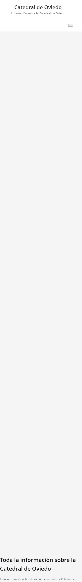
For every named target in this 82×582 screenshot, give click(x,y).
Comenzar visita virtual (9, 158)
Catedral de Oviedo (38, 7)
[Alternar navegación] (70, 25)
